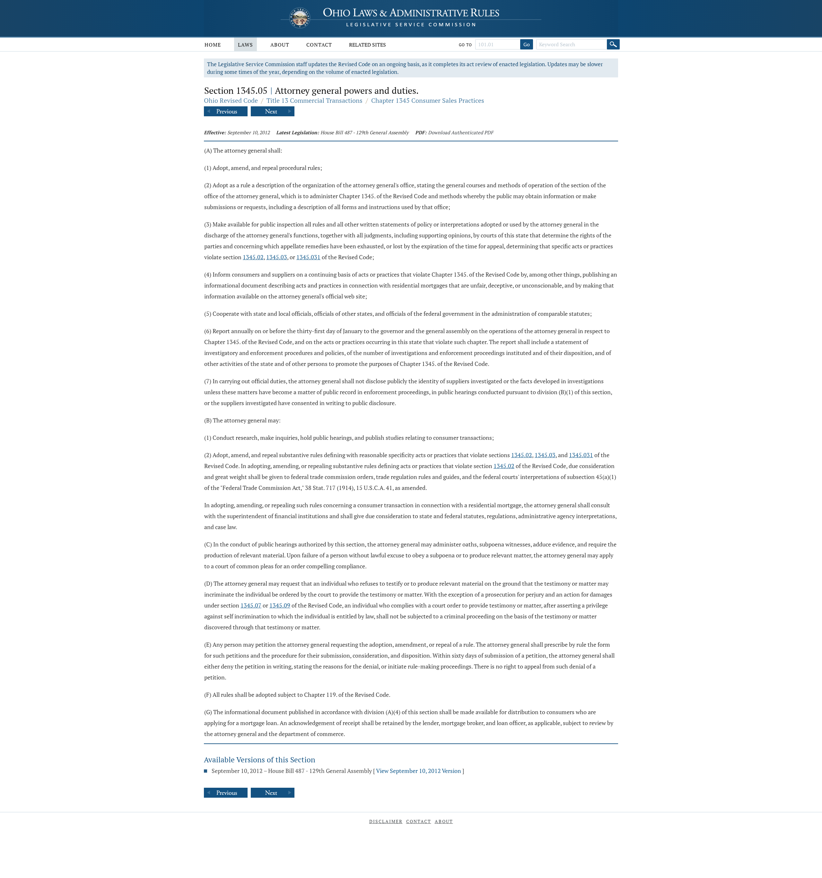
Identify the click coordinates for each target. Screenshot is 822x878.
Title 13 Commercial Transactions (315, 100)
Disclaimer (386, 821)
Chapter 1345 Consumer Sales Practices (427, 100)
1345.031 (308, 257)
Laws (245, 44)
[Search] (613, 44)
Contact (319, 44)
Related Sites (367, 44)
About (279, 44)
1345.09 (279, 605)
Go (526, 44)
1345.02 (253, 257)
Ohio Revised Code (231, 100)
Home (213, 44)
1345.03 (276, 257)
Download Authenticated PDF (460, 132)
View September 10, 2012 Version (418, 771)
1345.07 (250, 605)
